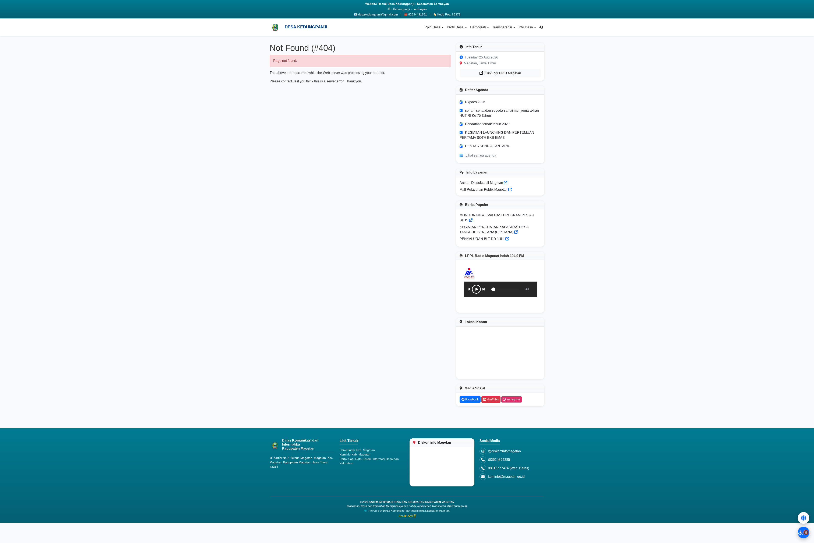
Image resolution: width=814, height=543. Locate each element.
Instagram (513, 399)
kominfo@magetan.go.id (506, 476)
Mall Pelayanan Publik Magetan (484, 189)
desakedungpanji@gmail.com (378, 14)
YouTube (492, 399)
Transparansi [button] (502, 27)
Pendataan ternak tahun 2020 (487, 124)
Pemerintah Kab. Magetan (357, 450)
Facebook (471, 399)
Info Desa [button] (526, 27)
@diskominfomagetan (504, 451)
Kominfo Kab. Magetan (355, 454)
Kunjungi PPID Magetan (502, 73)
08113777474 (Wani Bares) (508, 468)
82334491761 (417, 14)
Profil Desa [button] (455, 27)
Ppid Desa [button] (432, 27)
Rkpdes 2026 (475, 102)
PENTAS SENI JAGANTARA (487, 146)
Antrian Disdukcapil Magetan (482, 183)
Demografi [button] (478, 27)
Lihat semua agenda (481, 155)
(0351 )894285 (499, 459)
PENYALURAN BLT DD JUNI (482, 239)
